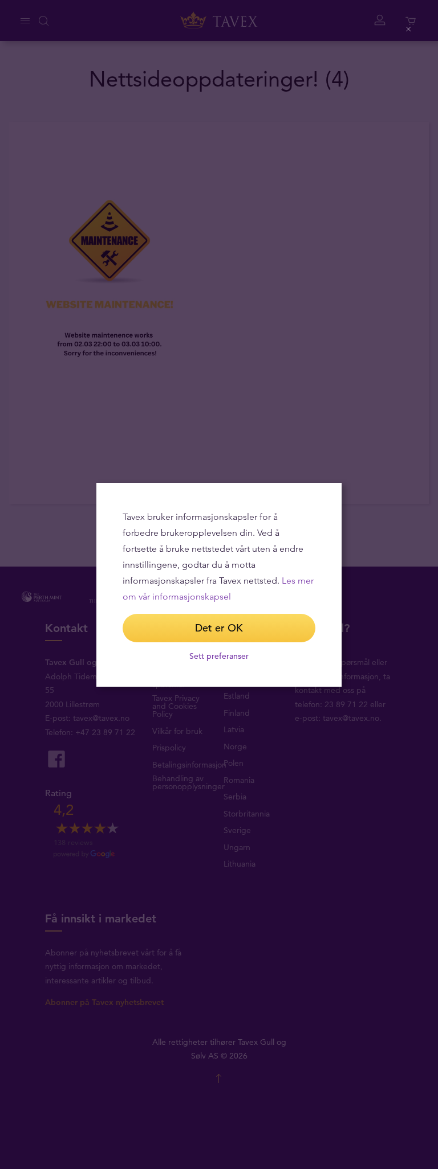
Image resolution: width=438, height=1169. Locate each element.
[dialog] (219, 585)
